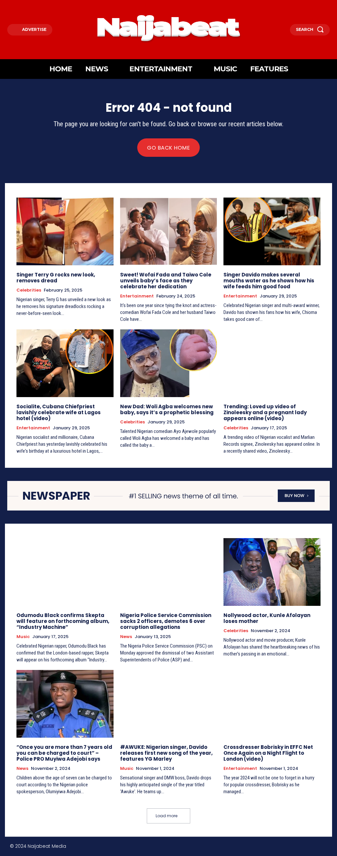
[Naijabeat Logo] (168, 28)
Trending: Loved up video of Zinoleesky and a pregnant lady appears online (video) (265, 412)
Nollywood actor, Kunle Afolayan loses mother (266, 618)
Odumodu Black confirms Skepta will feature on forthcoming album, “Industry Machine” (62, 621)
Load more (166, 816)
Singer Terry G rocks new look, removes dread (55, 277)
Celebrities (28, 290)
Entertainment (137, 296)
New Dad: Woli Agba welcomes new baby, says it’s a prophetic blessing (167, 409)
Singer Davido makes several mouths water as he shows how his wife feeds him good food (268, 280)
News (126, 636)
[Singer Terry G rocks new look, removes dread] (65, 231)
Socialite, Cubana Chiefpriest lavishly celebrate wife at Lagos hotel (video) (58, 412)
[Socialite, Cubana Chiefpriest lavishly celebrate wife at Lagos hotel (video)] (65, 363)
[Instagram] (297, 847)
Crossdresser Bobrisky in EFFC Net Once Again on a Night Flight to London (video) (268, 753)
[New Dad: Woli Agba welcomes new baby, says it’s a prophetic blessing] (168, 363)
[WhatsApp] (325, 847)
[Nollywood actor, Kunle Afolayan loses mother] (272, 572)
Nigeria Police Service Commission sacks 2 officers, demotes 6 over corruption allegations (165, 621)
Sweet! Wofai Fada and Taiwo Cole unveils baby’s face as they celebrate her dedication (165, 280)
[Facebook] (283, 847)
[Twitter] (311, 847)
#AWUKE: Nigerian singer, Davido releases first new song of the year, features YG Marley (166, 753)
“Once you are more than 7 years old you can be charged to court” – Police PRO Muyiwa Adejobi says (64, 753)
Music (23, 636)
